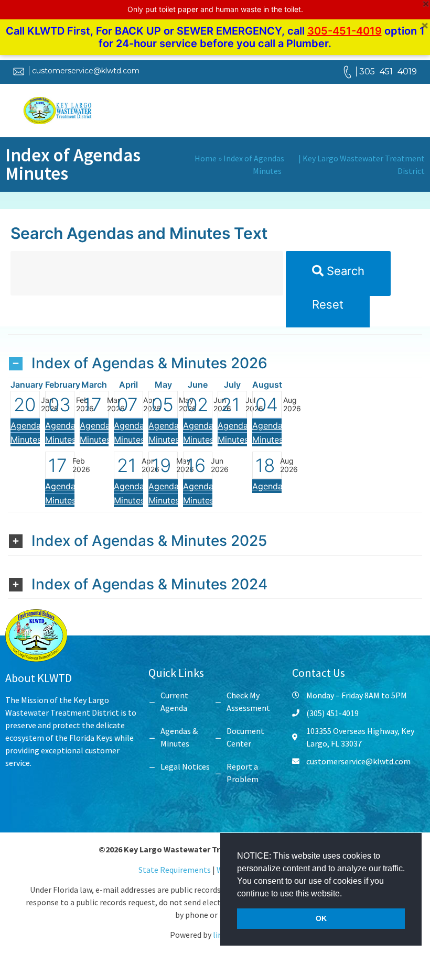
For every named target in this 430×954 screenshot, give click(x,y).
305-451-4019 (344, 31)
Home (206, 158)
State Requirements (175, 869)
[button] (345, 894)
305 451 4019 (388, 71)
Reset (327, 304)
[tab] (215, 356)
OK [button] (321, 918)
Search (344, 271)
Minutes (25, 439)
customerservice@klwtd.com (85, 70)
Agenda (25, 425)
